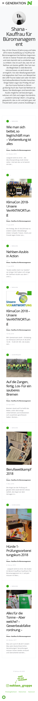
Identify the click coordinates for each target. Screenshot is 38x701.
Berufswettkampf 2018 (18, 471)
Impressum (31, 692)
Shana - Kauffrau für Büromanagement (18, 150)
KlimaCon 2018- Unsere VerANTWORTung (18, 208)
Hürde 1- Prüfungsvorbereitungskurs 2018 (18, 550)
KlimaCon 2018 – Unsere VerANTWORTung (18, 317)
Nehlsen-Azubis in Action (17, 253)
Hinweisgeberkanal (11, 692)
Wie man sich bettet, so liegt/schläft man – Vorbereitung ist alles (18, 135)
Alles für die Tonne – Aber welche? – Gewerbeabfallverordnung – (18, 621)
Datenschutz (22, 692)
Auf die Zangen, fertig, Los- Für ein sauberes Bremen (18, 388)
